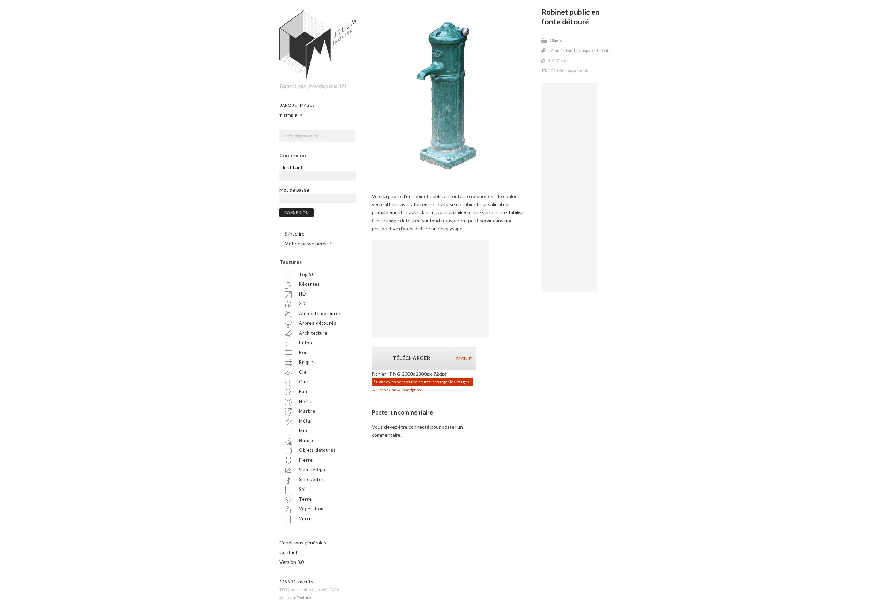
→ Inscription (409, 390)
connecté (418, 427)
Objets (556, 40)
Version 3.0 (291, 562)
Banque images (297, 105)
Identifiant (291, 167)
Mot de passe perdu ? (308, 243)
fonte (606, 50)
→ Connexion (384, 390)
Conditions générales (302, 542)
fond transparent (582, 50)
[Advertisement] (569, 187)
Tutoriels (290, 115)
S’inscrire (295, 234)
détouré (556, 50)
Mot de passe (294, 190)
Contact (288, 552)
